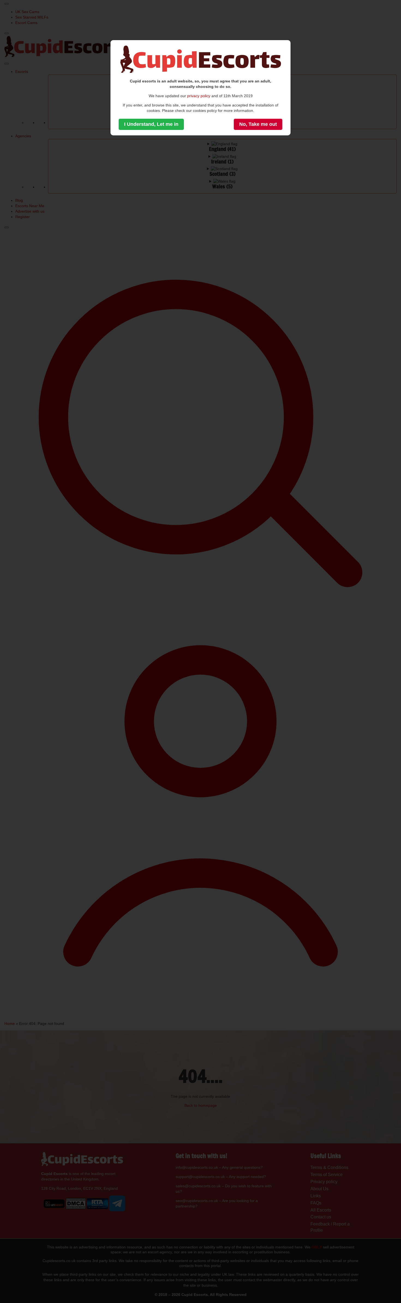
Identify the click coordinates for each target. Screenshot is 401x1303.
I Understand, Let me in (151, 124)
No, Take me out (258, 124)
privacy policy (198, 96)
